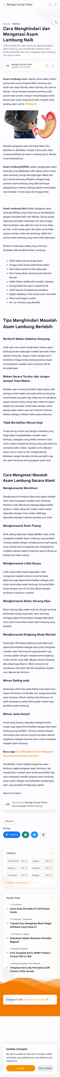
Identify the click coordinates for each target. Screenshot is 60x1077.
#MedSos (9, 821)
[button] (11, 834)
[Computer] (17, 919)
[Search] (50, 4)
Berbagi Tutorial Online (19, 4)
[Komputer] (17, 934)
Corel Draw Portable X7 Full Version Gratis (30, 910)
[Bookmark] (55, 4)
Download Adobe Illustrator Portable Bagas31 (30, 940)
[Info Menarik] (34, 963)
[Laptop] (26, 934)
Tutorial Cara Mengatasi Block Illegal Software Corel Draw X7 (30, 925)
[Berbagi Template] (20, 948)
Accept (20, 1067)
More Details (45, 1067)
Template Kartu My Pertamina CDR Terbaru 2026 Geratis (30, 969)
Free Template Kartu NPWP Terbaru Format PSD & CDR (30, 954)
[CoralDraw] (17, 904)
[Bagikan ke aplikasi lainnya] (43, 834)
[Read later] (47, 66)
